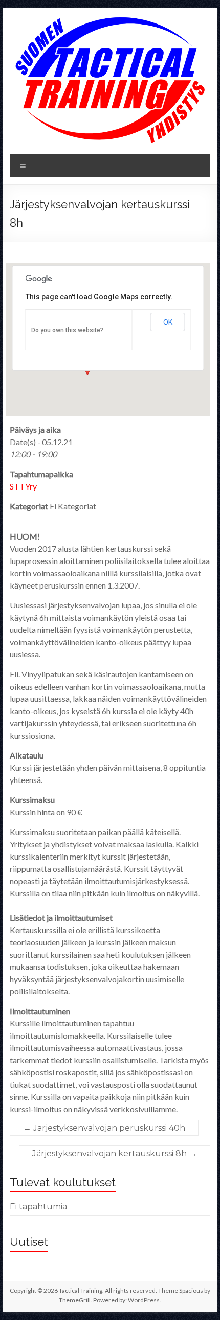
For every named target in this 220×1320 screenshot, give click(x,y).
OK (167, 322)
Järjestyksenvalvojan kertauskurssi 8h (114, 1153)
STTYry (23, 486)
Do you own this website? (67, 330)
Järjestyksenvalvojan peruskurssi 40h (104, 1128)
